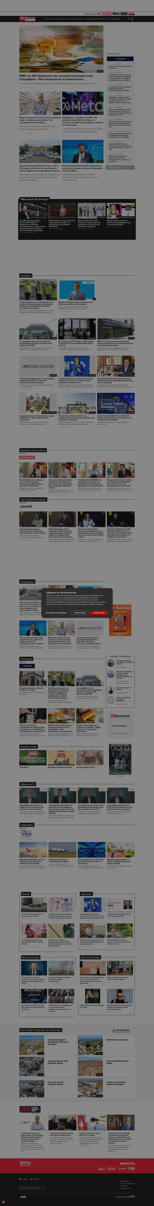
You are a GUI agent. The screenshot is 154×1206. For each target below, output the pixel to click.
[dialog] (77, 603)
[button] (77, 607)
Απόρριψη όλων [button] (79, 613)
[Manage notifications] (3, 1202)
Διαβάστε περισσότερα (96, 604)
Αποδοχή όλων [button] (98, 613)
